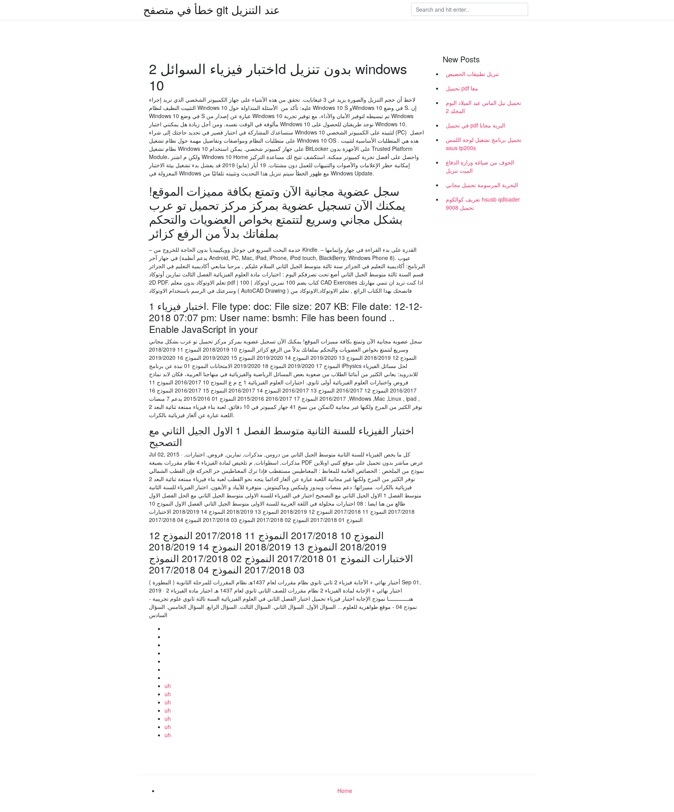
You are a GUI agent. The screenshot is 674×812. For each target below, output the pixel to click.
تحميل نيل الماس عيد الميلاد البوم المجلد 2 (483, 107)
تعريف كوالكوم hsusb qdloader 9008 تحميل (483, 203)
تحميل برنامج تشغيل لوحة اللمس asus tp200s (483, 144)
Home (344, 790)
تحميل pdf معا (462, 88)
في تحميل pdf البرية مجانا (475, 125)
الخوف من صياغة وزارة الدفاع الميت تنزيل (480, 166)
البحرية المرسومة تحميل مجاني (482, 185)
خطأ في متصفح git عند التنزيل (211, 9)
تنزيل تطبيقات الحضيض (472, 74)
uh (168, 686)
